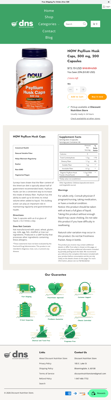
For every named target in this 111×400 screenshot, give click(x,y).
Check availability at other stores (85, 118)
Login (108, 6)
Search (42, 383)
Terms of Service (46, 373)
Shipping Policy (46, 368)
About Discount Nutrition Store (53, 358)
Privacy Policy (45, 363)
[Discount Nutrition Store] (22, 24)
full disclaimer (84, 261)
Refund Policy (45, 378)
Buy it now (97, 96)
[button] (49, 24)
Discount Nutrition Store (22, 393)
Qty (69, 84)
